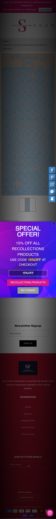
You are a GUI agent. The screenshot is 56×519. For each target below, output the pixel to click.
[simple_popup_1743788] (49, 512)
